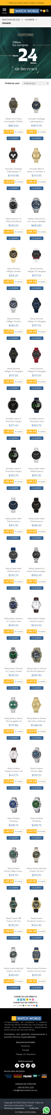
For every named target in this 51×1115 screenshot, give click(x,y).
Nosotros (25, 1046)
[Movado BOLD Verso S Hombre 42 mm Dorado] (36, 155)
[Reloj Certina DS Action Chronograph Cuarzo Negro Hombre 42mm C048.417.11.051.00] (36, 555)
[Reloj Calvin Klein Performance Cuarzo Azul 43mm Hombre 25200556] (13, 505)
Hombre (29, 20)
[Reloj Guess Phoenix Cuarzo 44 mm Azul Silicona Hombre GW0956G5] (36, 955)
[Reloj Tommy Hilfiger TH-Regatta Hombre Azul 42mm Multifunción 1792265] (36, 305)
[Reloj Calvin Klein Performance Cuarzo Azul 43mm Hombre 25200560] (13, 555)
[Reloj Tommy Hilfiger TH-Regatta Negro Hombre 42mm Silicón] (13, 355)
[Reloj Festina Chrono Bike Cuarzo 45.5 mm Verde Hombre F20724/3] (13, 855)
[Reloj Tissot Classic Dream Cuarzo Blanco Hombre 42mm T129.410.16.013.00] (36, 605)
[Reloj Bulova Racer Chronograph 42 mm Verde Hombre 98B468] (13, 705)
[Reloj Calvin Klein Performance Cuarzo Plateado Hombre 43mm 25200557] (36, 455)
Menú (4, 13)
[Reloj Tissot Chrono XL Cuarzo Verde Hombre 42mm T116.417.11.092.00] (13, 655)
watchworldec (11, 20)
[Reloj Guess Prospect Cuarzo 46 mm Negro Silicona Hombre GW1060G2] (36, 905)
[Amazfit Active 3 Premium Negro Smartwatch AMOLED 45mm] (13, 455)
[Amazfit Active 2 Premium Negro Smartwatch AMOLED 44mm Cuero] (13, 405)
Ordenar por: (12, 83)
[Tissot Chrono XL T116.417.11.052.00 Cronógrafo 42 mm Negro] (13, 205)
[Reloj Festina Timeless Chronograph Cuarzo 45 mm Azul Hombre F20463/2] (13, 805)
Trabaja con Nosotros (25, 1054)
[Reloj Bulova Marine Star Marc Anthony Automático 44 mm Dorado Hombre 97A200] (36, 705)
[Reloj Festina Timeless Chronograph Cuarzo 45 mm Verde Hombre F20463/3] (36, 805)
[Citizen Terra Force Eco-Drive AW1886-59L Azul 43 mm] (36, 205)
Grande (6, 23)
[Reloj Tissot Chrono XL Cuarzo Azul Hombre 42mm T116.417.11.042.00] (13, 605)
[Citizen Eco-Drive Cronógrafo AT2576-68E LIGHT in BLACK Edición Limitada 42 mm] (13, 105)
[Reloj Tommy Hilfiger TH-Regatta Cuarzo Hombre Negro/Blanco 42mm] (36, 255)
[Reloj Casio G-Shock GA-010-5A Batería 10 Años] (36, 655)
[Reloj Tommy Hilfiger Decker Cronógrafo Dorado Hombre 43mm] (13, 255)
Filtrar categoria (25, 1112)
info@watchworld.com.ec (25, 1090)
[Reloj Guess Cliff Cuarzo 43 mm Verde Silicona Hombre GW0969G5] (13, 905)
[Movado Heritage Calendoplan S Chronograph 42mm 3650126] (36, 105)
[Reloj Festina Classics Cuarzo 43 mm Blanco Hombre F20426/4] (13, 755)
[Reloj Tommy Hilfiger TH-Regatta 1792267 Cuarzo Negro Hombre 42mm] (36, 355)
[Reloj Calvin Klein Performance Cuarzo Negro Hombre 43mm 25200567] (36, 505)
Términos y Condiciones (14, 1108)
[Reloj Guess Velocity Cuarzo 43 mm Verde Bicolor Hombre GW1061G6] (36, 855)
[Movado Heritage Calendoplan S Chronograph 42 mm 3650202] (13, 155)
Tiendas (25, 1050)
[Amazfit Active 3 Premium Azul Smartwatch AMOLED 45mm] (36, 405)
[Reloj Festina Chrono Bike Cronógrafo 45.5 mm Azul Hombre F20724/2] (36, 755)
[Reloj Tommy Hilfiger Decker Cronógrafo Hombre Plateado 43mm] (13, 305)
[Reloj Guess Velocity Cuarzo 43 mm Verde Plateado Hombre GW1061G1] (13, 955)
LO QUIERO (13, 138)
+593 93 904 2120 (25, 1087)
